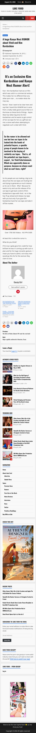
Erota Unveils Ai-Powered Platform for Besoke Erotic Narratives (7, 390)
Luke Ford (18, 8)
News (5, 504)
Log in (4, 671)
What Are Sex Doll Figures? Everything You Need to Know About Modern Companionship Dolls (7, 379)
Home (4, 470)
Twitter (6, 507)
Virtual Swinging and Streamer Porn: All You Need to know (7, 402)
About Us (28, 2)
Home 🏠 (21, 2)
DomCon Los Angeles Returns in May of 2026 (7, 368)
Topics (4, 483)
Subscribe (7, 640)
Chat (32, 18)
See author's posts (18, 287)
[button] (3, 18)
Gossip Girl (8, 51)
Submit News (8, 479)
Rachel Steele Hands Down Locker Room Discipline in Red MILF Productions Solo (7, 444)
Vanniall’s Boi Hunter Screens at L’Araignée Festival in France (7, 433)
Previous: (16, 332)
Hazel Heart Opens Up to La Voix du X (13, 614)
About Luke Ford (7, 473)
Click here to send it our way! (20, 659)
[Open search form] (23, 18)
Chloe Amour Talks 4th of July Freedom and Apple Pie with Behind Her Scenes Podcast (7, 421)
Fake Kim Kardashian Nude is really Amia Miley (24, 303)
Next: (14, 338)
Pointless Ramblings (10, 511)
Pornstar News (8, 486)
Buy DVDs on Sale (7, 514)
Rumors (5, 35)
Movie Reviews (8, 497)
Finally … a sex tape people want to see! (8, 312)
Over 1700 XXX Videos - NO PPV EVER (18, 233)
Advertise (7, 476)
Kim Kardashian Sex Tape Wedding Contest (9, 302)
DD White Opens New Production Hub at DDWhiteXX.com (7, 455)
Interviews (7, 500)
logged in (14, 351)
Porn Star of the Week (10, 493)
